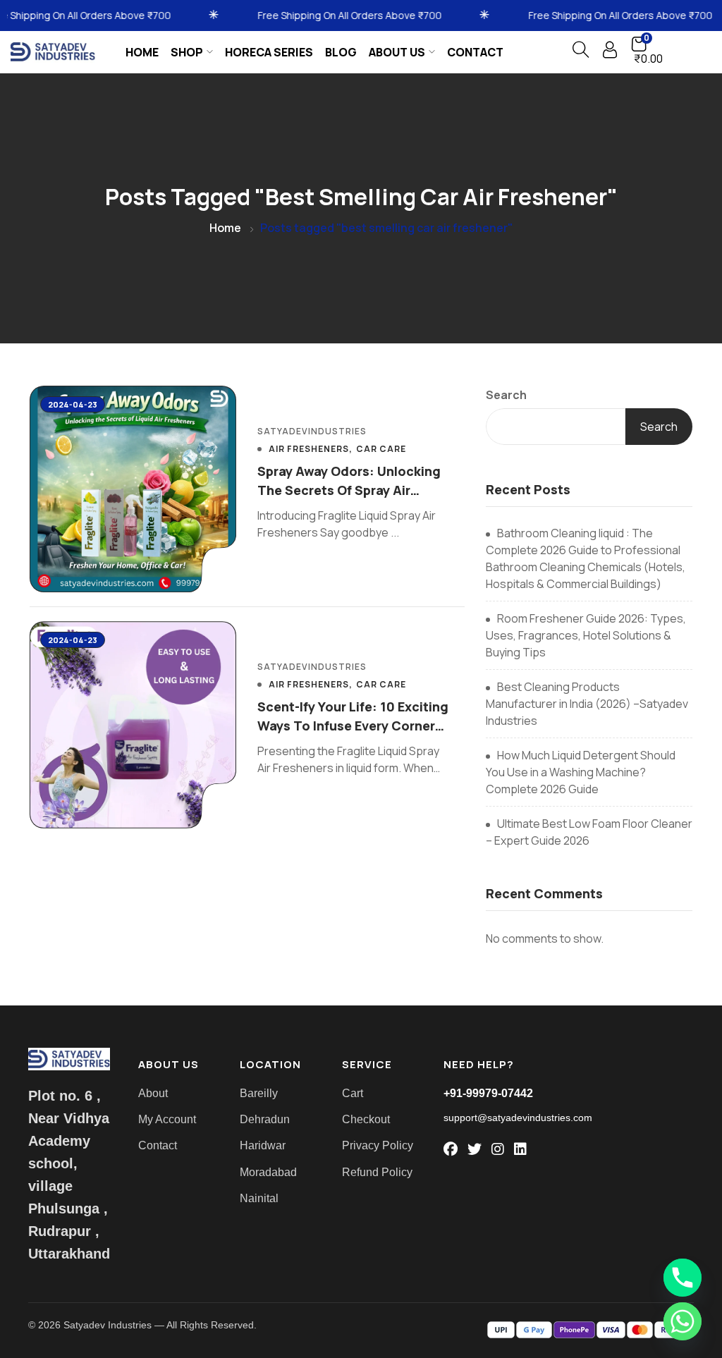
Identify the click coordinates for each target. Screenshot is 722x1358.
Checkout (366, 1119)
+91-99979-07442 (488, 1093)
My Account (167, 1119)
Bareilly (259, 1093)
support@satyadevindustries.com (517, 1117)
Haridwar (263, 1145)
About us (397, 52)
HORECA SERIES (269, 52)
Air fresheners (309, 449)
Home (142, 52)
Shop (187, 52)
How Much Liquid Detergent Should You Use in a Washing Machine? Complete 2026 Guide (580, 772)
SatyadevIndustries (312, 431)
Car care (381, 449)
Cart (352, 1093)
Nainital (259, 1198)
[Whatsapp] (682, 1321)
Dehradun (265, 1119)
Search (506, 395)
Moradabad (268, 1172)
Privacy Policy (377, 1145)
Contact (475, 52)
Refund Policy (377, 1172)
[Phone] (682, 1278)
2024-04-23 (72, 404)
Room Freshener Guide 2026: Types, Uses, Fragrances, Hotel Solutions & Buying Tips (586, 635)
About (153, 1093)
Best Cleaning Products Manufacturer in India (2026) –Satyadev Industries (587, 703)
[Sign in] (609, 53)
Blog (341, 52)
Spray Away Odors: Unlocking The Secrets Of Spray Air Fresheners (349, 490)
